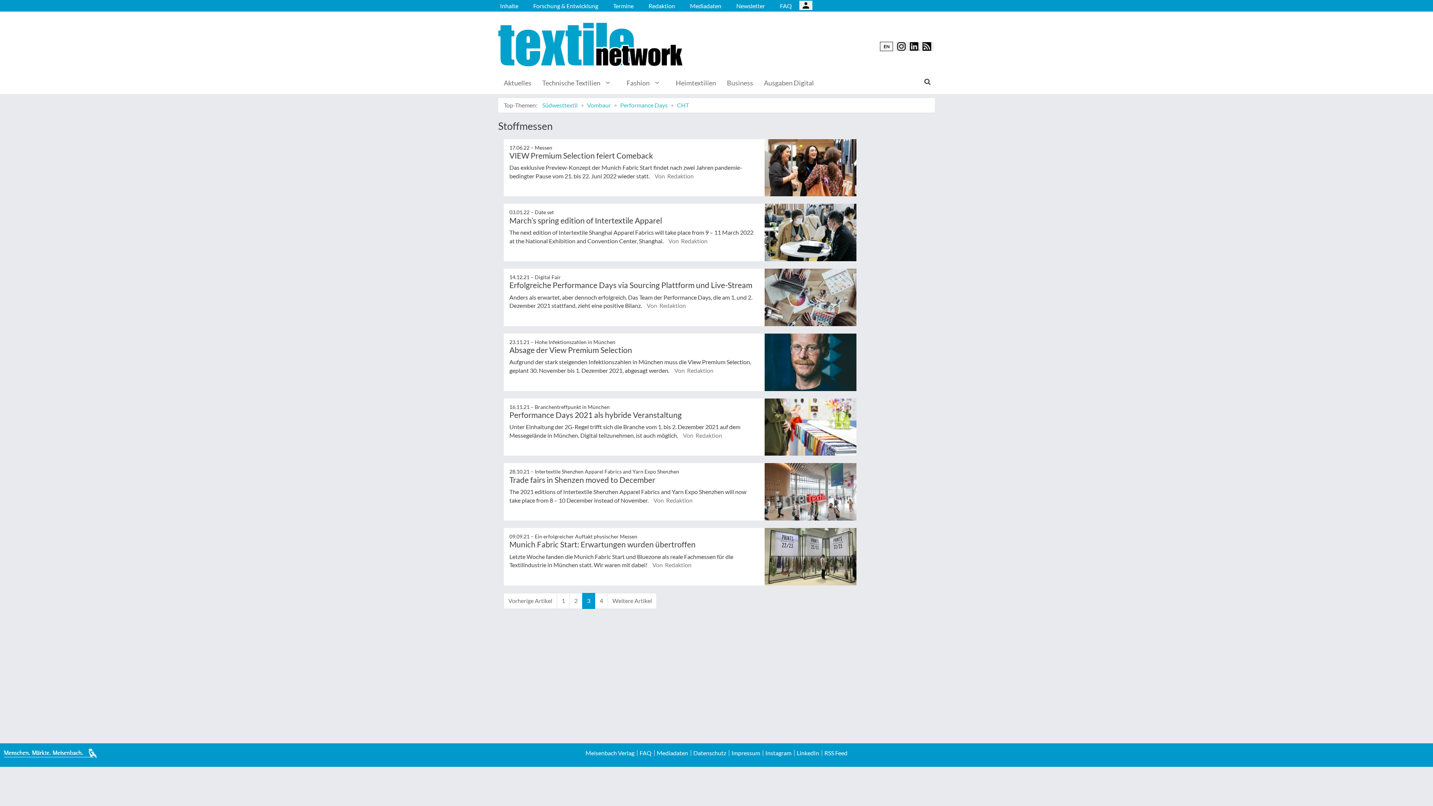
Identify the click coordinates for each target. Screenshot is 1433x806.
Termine (623, 5)
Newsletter (750, 5)
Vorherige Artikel (530, 600)
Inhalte (509, 5)
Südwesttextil (560, 105)
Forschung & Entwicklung (565, 5)
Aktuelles (517, 83)
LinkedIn (808, 753)
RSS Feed (835, 753)
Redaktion (662, 5)
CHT (683, 105)
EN (887, 46)
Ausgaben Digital (789, 83)
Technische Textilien (571, 83)
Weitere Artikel (632, 600)
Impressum (745, 753)
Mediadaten (705, 5)
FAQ (786, 5)
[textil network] (591, 44)
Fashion (638, 83)
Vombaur (599, 105)
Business (740, 83)
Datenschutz (709, 753)
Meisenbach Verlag (610, 753)
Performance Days (644, 105)
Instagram (778, 753)
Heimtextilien (696, 83)
